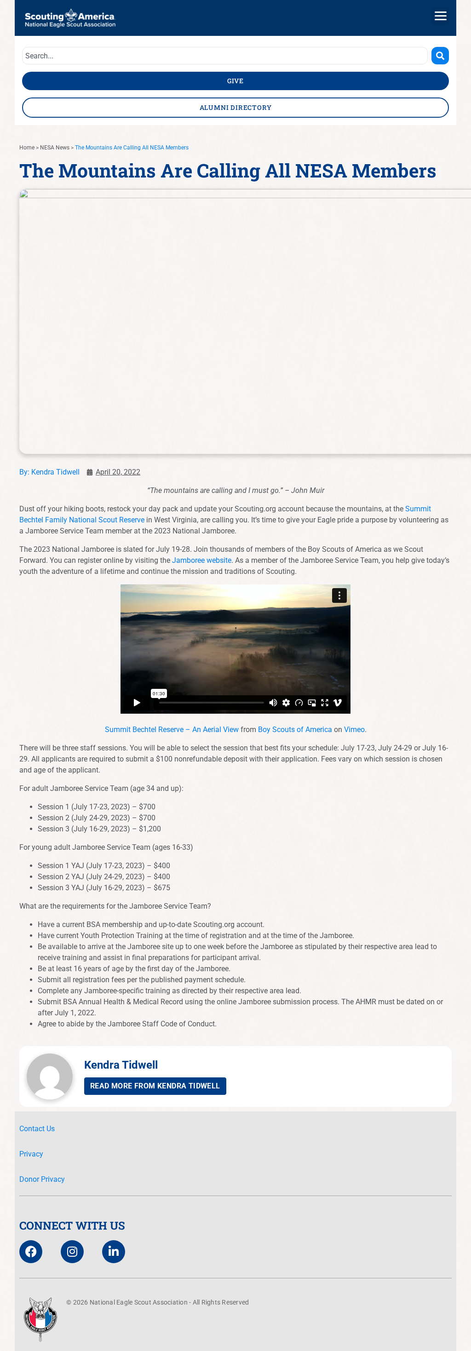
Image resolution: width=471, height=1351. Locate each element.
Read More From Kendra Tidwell (155, 1086)
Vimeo (354, 729)
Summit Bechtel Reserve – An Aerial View (172, 729)
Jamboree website (201, 560)
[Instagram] (72, 1251)
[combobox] (225, 55)
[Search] (440, 55)
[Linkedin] (113, 1251)
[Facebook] (30, 1251)
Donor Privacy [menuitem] (42, 1179)
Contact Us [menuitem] (37, 1128)
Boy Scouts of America (295, 729)
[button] (440, 15)
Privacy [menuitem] (31, 1154)
